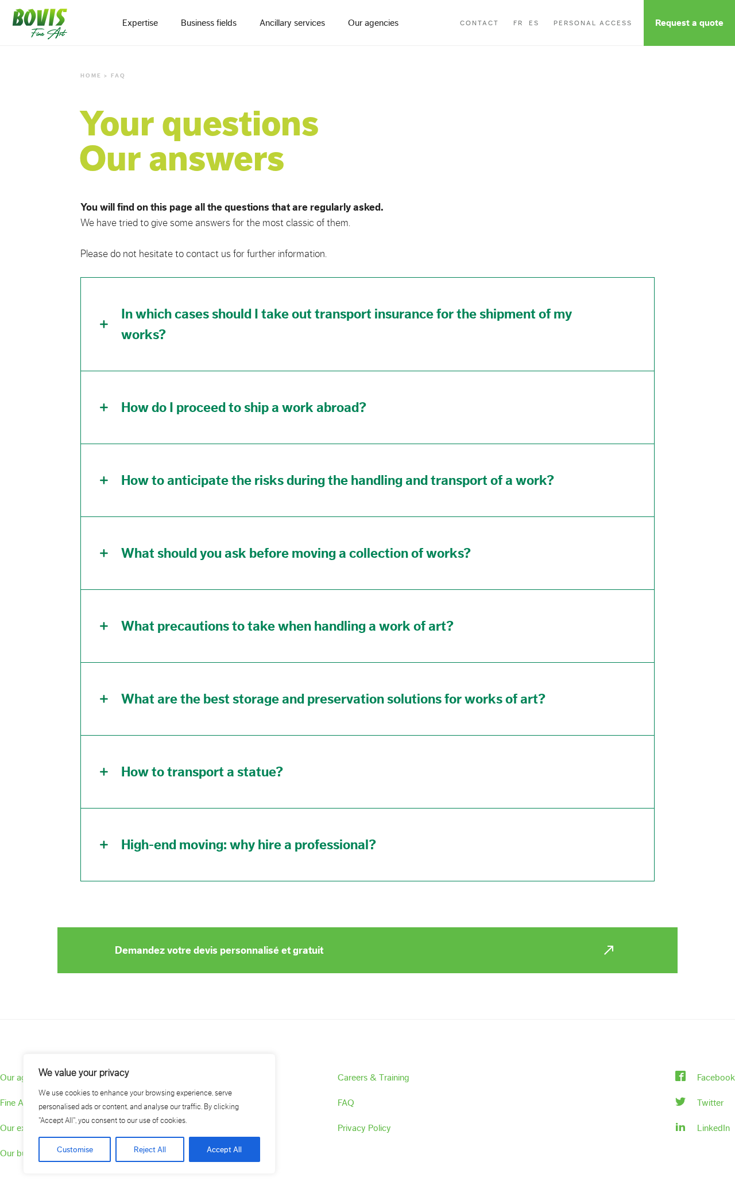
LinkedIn (713, 1127)
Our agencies (373, 22)
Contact (479, 23)
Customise (75, 1149)
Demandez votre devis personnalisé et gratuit (219, 950)
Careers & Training (373, 1077)
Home (91, 75)
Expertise (140, 22)
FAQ (346, 1102)
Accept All (224, 1149)
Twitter (710, 1102)
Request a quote (689, 22)
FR (518, 23)
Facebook (716, 1077)
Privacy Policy (364, 1127)
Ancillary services (292, 22)
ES (534, 23)
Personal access (593, 23)
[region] (149, 1114)
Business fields (209, 22)
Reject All (150, 1149)
